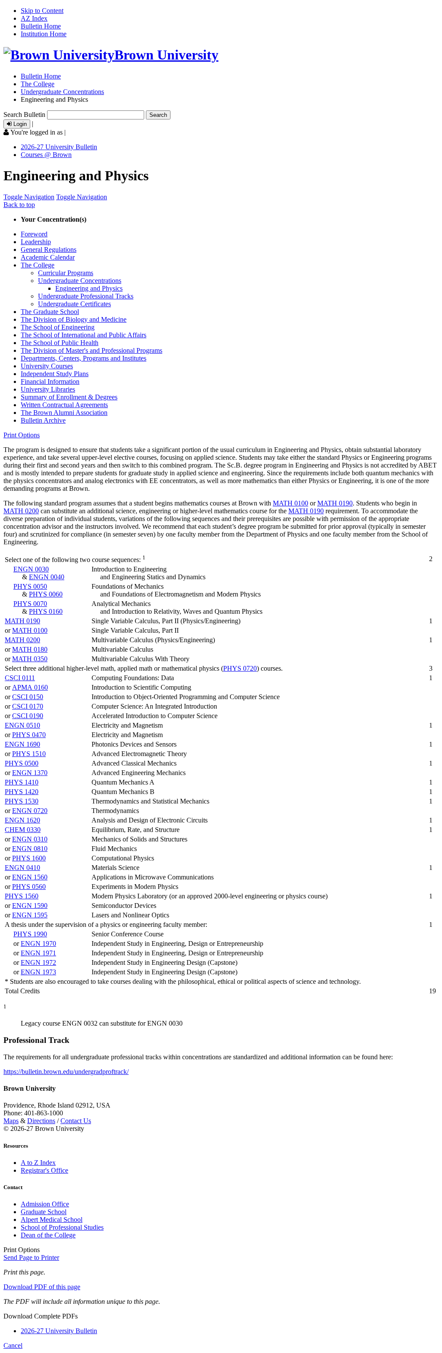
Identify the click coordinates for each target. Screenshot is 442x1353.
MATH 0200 (21, 511)
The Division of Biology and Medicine (73, 319)
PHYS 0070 (30, 603)
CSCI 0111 (20, 677)
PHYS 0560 (29, 886)
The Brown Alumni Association (64, 412)
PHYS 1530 (21, 801)
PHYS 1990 (30, 934)
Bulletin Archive (43, 420)
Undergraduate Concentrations (62, 91)
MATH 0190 (335, 503)
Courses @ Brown (46, 154)
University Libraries (48, 389)
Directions (41, 1120)
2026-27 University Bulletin (59, 147)
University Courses (47, 366)
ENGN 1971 (38, 953)
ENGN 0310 (29, 839)
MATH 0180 (29, 649)
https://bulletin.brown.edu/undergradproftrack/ (66, 1071)
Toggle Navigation (28, 197)
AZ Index (34, 18)
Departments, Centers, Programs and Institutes (83, 358)
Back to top (19, 204)
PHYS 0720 (240, 668)
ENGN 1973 (38, 972)
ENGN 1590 (29, 905)
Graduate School (43, 1211)
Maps (11, 1120)
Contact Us (75, 1120)
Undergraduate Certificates (74, 304)
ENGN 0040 (46, 577)
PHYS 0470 (29, 734)
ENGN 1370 (29, 772)
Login (19, 124)
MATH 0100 (290, 503)
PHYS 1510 (29, 753)
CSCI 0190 (27, 715)
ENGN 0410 (22, 867)
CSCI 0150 (27, 696)
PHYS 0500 (21, 763)
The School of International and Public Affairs (83, 335)
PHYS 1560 (21, 896)
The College (37, 84)
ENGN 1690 (22, 744)
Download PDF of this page (41, 1286)
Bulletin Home (41, 26)
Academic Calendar (48, 257)
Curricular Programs (65, 272)
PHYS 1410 (21, 782)
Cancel (12, 1345)
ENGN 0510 (22, 725)
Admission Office (45, 1204)
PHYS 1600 (29, 858)
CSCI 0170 (27, 706)
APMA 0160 (30, 687)
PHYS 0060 (46, 594)
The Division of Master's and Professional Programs (91, 350)
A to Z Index (38, 1162)
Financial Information (50, 381)
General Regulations (48, 249)
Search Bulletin (24, 114)
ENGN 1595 (29, 915)
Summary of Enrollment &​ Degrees (69, 397)
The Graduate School (50, 311)
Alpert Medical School (51, 1219)
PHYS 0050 (30, 586)
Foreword (34, 234)
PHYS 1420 (21, 791)
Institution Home (43, 34)
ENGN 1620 (22, 820)
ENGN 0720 (29, 810)
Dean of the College (48, 1235)
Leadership (36, 241)
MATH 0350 (29, 658)
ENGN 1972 (38, 962)
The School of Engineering (58, 327)
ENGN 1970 (38, 943)
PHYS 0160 (46, 611)
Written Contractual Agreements (64, 404)
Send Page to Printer (31, 1257)
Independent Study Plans (54, 373)
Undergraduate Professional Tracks (85, 296)
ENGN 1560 (29, 877)
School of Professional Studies (62, 1227)
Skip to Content (42, 10)
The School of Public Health (59, 342)
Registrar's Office (44, 1170)
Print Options (21, 435)
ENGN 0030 (31, 569)
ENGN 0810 (29, 848)
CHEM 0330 (23, 829)
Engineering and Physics (89, 288)
